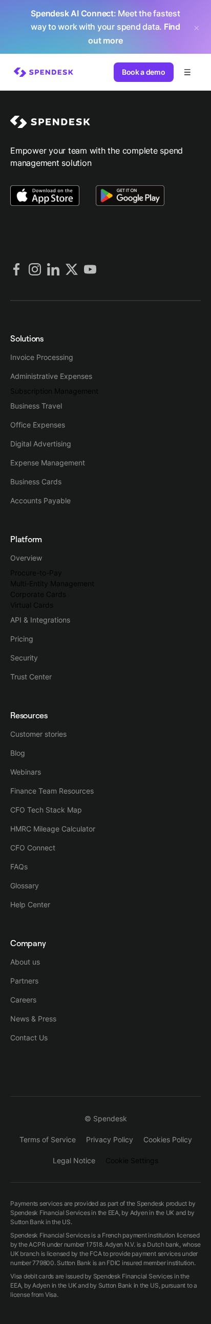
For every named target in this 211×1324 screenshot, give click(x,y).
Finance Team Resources (52, 790)
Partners (24, 980)
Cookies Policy (167, 1139)
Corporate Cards (38, 594)
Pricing (21, 638)
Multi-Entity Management (52, 583)
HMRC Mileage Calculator (52, 828)
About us (25, 961)
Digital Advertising (40, 443)
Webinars (25, 771)
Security (24, 657)
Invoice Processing (41, 357)
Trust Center (31, 676)
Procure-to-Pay (36, 572)
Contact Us (29, 1037)
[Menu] (187, 72)
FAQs (19, 866)
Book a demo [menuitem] (143, 72)
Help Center (30, 904)
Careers (23, 999)
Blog (17, 753)
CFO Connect (32, 847)
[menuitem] (43, 72)
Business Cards (35, 481)
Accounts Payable (40, 500)
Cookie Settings (132, 1160)
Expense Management (47, 462)
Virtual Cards (31, 605)
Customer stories (38, 734)
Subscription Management (54, 391)
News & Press (33, 1018)
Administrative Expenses (51, 376)
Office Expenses (37, 424)
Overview (26, 557)
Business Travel (36, 405)
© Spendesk (106, 1118)
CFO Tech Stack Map (46, 809)
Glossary (24, 885)
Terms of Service (47, 1139)
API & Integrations (40, 619)
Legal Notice (74, 1160)
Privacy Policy (109, 1139)
